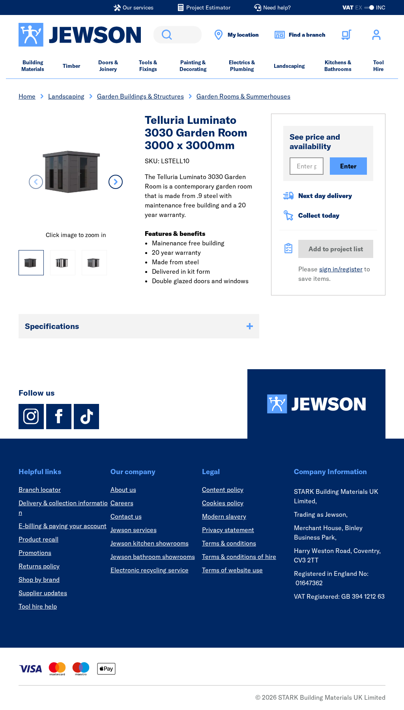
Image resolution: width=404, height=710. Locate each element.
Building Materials (32, 65)
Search (165, 34)
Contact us (126, 516)
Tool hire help (38, 606)
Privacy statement (228, 530)
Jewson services (133, 530)
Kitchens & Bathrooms (338, 65)
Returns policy (39, 566)
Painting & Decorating (193, 65)
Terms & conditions (229, 543)
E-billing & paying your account (63, 526)
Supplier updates (43, 593)
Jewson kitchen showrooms (149, 543)
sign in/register (341, 269)
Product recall (38, 539)
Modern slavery (224, 516)
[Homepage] (316, 403)
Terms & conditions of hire (239, 557)
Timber (71, 66)
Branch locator (40, 489)
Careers (121, 503)
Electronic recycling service (149, 570)
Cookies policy (222, 503)
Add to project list (336, 249)
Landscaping (289, 66)
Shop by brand (39, 579)
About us (123, 489)
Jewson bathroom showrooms (152, 557)
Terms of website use (232, 570)
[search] (177, 34)
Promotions (35, 553)
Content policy (222, 489)
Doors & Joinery (108, 65)
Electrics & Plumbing (242, 65)
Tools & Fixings (148, 65)
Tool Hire (378, 65)
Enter (348, 166)
